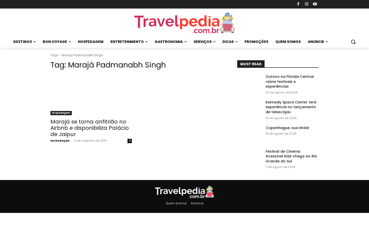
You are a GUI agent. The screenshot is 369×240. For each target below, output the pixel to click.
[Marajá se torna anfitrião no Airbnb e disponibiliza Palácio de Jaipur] (91, 95)
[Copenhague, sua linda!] (249, 134)
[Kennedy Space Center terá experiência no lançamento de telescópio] (249, 108)
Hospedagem (61, 113)
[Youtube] (315, 4)
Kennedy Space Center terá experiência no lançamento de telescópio (291, 107)
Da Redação (60, 141)
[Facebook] (298, 4)
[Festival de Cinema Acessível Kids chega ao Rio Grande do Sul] (249, 157)
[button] (353, 42)
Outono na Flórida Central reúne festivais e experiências (290, 81)
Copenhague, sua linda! (287, 127)
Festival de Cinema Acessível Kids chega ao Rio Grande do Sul (291, 156)
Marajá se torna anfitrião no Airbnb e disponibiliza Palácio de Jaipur (89, 128)
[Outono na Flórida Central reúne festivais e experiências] (249, 82)
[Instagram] (306, 4)
